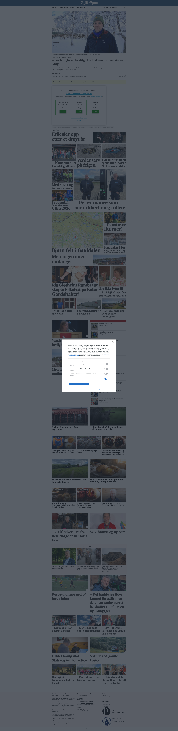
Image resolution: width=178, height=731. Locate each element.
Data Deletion (81, 389)
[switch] (106, 364)
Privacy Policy (97, 389)
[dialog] (89, 365)
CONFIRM (79, 384)
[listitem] (89, 361)
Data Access (89, 389)
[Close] (113, 342)
